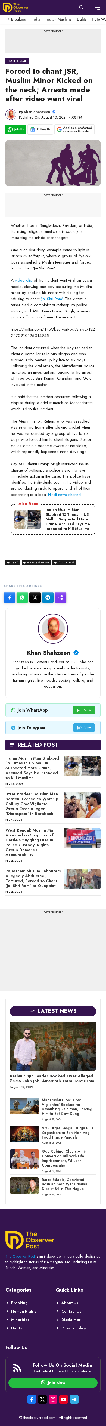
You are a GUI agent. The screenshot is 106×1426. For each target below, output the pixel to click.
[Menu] (97, 7)
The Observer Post (20, 1256)
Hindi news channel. (65, 495)
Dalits (81, 19)
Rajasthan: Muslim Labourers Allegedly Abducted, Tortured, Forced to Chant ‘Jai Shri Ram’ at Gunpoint (33, 878)
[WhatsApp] (22, 597)
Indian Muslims (58, 19)
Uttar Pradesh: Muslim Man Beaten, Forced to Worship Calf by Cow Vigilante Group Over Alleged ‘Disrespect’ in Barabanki (31, 804)
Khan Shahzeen (37, 111)
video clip (23, 280)
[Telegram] (48, 597)
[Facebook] (9, 597)
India (36, 19)
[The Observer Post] (16, 7)
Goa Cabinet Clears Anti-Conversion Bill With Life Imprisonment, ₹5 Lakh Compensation (64, 1158)
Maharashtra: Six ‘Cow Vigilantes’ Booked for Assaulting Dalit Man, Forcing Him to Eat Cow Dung (67, 1106)
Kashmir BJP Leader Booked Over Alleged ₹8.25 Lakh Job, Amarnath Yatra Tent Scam (52, 1078)
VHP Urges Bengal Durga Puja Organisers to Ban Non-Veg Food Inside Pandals (68, 1132)
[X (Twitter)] (35, 597)
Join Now (84, 710)
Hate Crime (17, 61)
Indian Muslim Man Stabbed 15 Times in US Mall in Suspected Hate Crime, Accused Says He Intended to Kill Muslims (32, 768)
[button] (81, 7)
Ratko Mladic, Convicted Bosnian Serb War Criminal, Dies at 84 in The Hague (65, 1184)
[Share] (60, 597)
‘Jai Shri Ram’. (53, 299)
